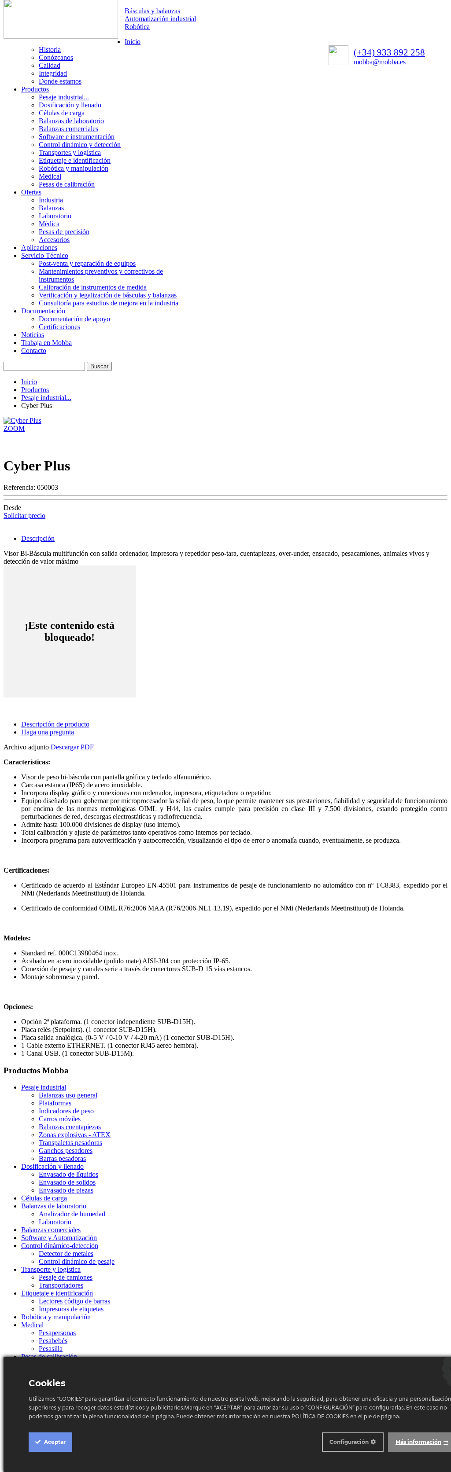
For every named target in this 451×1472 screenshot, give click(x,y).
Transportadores (61, 1285)
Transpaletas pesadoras (70, 1142)
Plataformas (55, 1103)
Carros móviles (60, 1119)
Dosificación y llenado (70, 105)
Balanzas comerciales (68, 128)
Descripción (38, 538)
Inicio (132, 41)
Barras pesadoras (62, 1158)
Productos (35, 89)
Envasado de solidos (67, 1182)
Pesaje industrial (43, 1087)
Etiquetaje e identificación (75, 160)
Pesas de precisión (64, 231)
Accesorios (54, 239)
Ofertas (31, 192)
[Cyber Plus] (22, 420)
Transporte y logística (51, 1269)
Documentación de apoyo (74, 319)
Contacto (33, 350)
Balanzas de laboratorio (71, 121)
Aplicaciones (39, 247)
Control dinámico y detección (80, 144)
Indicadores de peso (66, 1111)
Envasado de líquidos (68, 1174)
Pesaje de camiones (65, 1277)
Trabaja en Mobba (46, 342)
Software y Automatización (59, 1237)
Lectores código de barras (74, 1301)
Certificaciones (59, 326)
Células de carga (62, 113)
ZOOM (14, 428)
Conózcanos (56, 57)
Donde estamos (60, 81)
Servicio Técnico (44, 255)
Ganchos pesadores (65, 1150)
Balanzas (51, 208)
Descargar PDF (72, 747)
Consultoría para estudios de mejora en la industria (108, 303)
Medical (50, 176)
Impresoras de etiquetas (71, 1309)
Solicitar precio (24, 515)
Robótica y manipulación (73, 168)
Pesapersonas (57, 1332)
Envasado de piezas (66, 1190)
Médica (49, 224)
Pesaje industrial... (64, 97)
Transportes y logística (70, 152)
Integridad (53, 73)
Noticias (32, 334)
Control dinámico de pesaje (77, 1261)
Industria (51, 200)
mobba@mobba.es (380, 62)
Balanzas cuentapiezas (70, 1127)
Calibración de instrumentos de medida (93, 287)
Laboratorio (55, 216)
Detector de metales (66, 1253)
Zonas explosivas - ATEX (75, 1134)
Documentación (43, 311)
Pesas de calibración (67, 184)
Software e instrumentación (77, 136)
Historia (50, 49)
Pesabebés (53, 1340)
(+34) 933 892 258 (389, 52)
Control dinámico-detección (59, 1245)
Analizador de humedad (72, 1214)
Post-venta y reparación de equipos (87, 263)
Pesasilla (51, 1348)
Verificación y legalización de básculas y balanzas (108, 295)
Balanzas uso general (68, 1095)
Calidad (49, 65)
